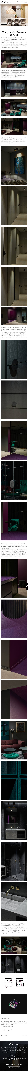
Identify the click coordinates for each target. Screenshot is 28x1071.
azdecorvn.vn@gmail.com (14, 1056)
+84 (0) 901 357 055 (14, 1055)
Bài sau (25, 1036)
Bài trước (4, 1036)
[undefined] (14, 59)
